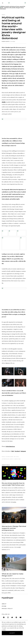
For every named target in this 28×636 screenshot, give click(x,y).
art (14, 456)
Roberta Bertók (5, 41)
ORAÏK (3, 102)
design (3, 14)
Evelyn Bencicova (10, 446)
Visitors (4, 259)
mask (17, 456)
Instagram (23, 451)
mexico (11, 459)
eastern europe (9, 456)
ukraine (16, 459)
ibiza (19, 459)
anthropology (5, 459)
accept (12, 633)
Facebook (17, 451)
